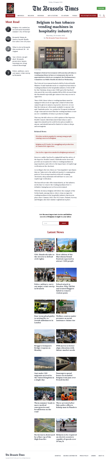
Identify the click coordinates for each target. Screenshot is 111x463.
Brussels (21, 15)
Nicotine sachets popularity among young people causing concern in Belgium (54, 137)
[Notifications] (103, 15)
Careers (93, 455)
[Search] (100, 15)
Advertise (58, 455)
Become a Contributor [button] (70, 455)
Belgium (31, 15)
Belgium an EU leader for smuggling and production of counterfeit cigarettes (55, 145)
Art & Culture (53, 15)
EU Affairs (65, 15)
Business (41, 15)
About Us (101, 455)
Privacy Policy (84, 455)
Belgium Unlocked (88, 15)
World (74, 15)
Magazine (10, 15)
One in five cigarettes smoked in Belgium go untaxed (55, 152)
